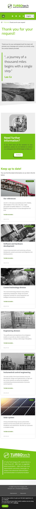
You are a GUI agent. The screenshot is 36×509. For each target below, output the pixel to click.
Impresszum (13, 493)
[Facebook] (12, 16)
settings (16, 503)
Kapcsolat (23, 493)
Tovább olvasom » (8, 214)
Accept (5, 506)
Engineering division (11, 331)
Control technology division (14, 287)
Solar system (8, 417)
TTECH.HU (6, 22)
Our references (9, 199)
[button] (3, 16)
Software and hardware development (13, 245)
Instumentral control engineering (16, 372)
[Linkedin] (16, 16)
